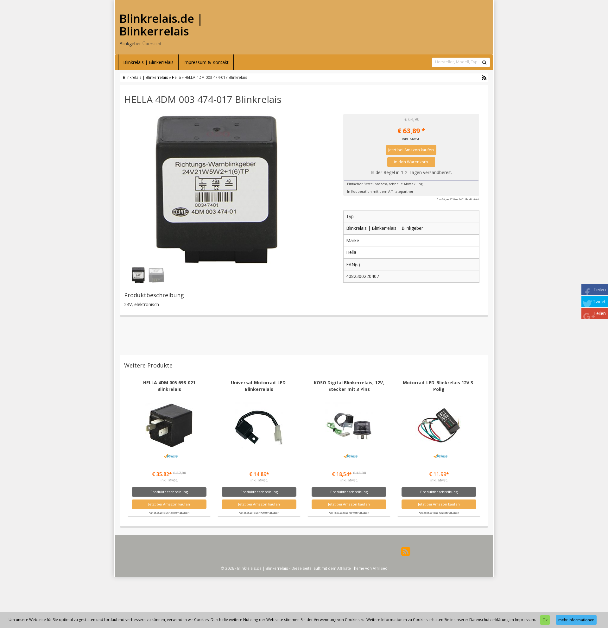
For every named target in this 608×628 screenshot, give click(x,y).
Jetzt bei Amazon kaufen (411, 150)
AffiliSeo (380, 568)
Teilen (599, 289)
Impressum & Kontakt (206, 62)
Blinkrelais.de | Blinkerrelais (161, 24)
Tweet (599, 301)
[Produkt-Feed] (405, 551)
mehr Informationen (576, 620)
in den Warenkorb (411, 162)
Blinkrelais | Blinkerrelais (148, 62)
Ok (545, 620)
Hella (176, 77)
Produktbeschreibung (169, 491)
